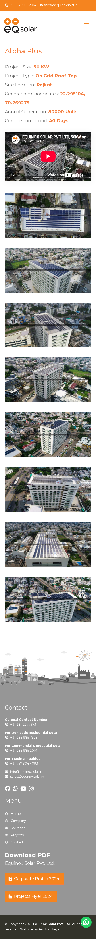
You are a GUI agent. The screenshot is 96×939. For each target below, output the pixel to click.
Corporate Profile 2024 (36, 878)
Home (16, 814)
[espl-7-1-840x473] (48, 456)
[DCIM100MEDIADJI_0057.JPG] (48, 566)
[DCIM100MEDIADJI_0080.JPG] (48, 291)
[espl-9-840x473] (48, 620)
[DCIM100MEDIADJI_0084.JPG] (48, 346)
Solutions (18, 828)
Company (18, 821)
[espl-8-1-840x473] (48, 511)
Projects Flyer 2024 (33, 896)
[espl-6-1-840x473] (48, 401)
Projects (17, 835)
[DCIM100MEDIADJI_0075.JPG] (48, 237)
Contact (17, 842)
